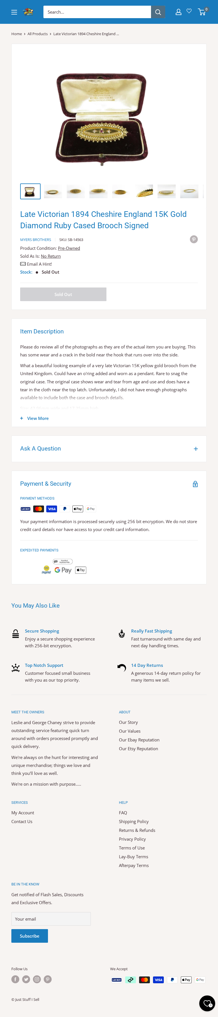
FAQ (123, 812)
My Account (22, 812)
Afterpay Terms (134, 865)
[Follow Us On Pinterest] (48, 979)
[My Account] (178, 12)
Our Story (128, 722)
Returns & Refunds (137, 830)
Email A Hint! (39, 264)
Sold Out (63, 294)
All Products (38, 33)
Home (16, 33)
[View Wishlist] (189, 13)
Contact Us (21, 821)
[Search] (158, 12)
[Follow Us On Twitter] (26, 979)
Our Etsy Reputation (138, 748)
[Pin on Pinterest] (194, 239)
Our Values (130, 731)
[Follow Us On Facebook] (15, 979)
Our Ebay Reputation (139, 740)
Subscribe (29, 936)
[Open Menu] (14, 12)
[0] (202, 12)
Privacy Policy (132, 839)
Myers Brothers (35, 239)
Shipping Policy (134, 821)
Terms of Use (132, 848)
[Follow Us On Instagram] (37, 979)
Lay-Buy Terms (133, 856)
